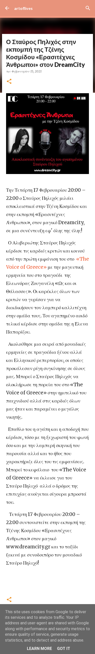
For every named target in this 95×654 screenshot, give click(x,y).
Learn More (39, 648)
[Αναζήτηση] (88, 8)
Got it (63, 648)
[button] (9, 81)
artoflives (23, 8)
